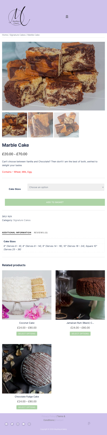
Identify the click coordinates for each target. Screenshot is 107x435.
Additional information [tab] (16, 232)
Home (5, 35)
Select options (26, 333)
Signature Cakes (18, 35)
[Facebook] (6, 424)
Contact (59, 420)
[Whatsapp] (29, 424)
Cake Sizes (15, 189)
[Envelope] (23, 424)
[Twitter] (12, 424)
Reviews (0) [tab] (41, 232)
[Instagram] (18, 424)
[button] (67, 16)
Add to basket (55, 202)
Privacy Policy (48, 416)
